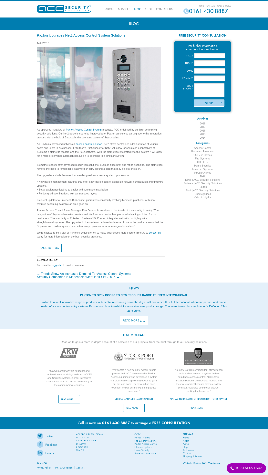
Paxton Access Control (145, 444)
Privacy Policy (44, 467)
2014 (202, 137)
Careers (210, 5)
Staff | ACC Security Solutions (203, 190)
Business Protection (202, 151)
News (186, 444)
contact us (155, 232)
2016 (202, 130)
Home (201, 5)
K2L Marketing (211, 463)
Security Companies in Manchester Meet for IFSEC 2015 (78, 277)
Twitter (49, 436)
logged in (57, 265)
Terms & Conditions (63, 467)
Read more (131, 320)
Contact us (164, 9)
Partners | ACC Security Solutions (202, 183)
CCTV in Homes (202, 155)
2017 (202, 127)
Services (124, 9)
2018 (202, 123)
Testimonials (189, 450)
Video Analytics (202, 197)
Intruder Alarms (202, 172)
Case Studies (224, 5)
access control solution (89, 144)
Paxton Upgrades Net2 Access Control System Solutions (81, 35)
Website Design (192, 463)
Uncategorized (203, 193)
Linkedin (50, 453)
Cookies (80, 467)
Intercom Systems (202, 169)
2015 (202, 134)
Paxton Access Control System (84, 129)
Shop (148, 9)
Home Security (202, 165)
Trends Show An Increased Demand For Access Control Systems (84, 273)
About (109, 9)
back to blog (49, 248)
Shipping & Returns (192, 456)
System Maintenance (145, 453)
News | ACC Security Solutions (202, 179)
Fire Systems (202, 158)
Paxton (203, 186)
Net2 (202, 176)
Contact (187, 453)
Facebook (51, 445)
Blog (137, 9)
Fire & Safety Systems (145, 440)
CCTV (137, 434)
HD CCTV (202, 162)
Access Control (202, 147)
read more (67, 399)
